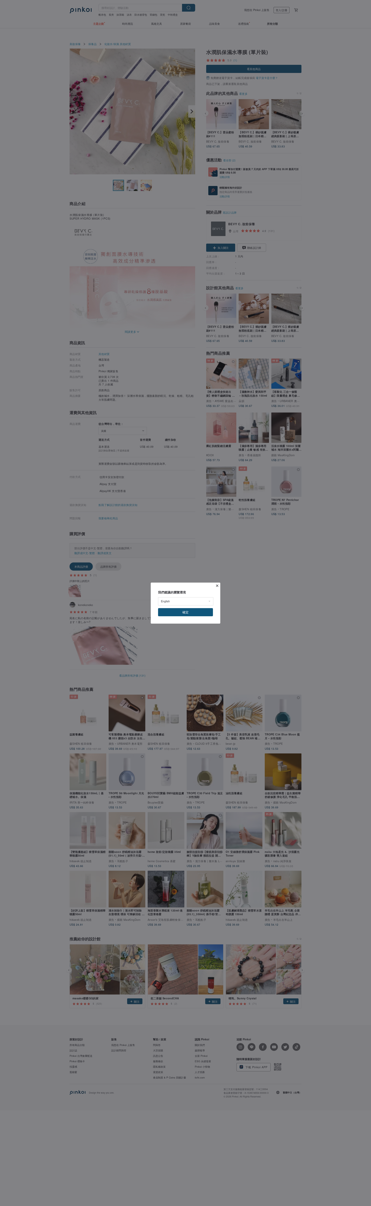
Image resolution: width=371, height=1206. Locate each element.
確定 (185, 612)
